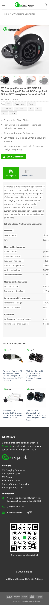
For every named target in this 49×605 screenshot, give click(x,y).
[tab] (11, 173)
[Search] (46, 4)
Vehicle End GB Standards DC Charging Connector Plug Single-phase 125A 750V (12, 414)
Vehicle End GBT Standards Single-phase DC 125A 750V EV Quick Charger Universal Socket (36, 415)
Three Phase (19, 104)
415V (39, 108)
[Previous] (4, 49)
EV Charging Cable (11, 473)
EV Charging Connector (23, 14)
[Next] (44, 49)
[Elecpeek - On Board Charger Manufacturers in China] (24, 4)
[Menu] (3, 4)
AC (31, 108)
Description (11, 175)
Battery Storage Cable (13, 487)
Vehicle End (6, 108)
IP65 (4, 113)
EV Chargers (8, 477)
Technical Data (27, 175)
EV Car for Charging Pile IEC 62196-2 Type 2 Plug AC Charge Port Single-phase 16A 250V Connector (13, 376)
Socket (31, 104)
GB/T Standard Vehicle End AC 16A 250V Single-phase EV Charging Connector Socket (35, 376)
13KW (13, 113)
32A (8, 104)
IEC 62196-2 (20, 108)
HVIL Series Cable (11, 480)
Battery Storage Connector (15, 484)
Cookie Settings (35, 579)
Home (6, 14)
